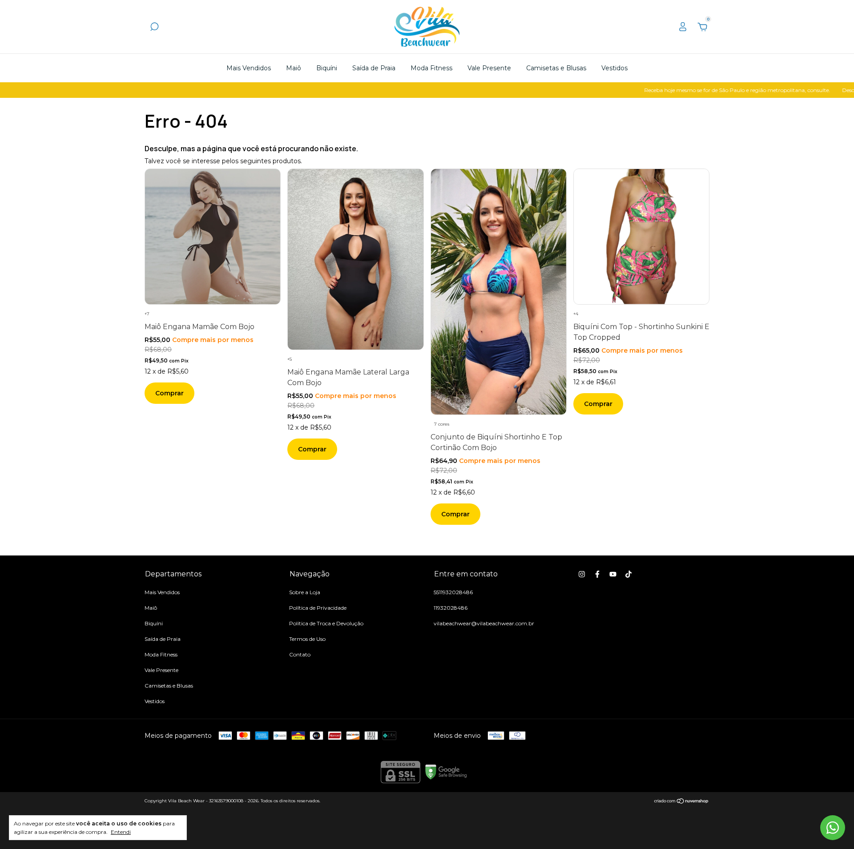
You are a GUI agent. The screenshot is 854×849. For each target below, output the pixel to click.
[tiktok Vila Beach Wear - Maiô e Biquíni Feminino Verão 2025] (628, 574)
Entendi (121, 832)
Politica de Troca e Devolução (326, 623)
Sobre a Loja (304, 592)
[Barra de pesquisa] (154, 28)
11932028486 (450, 607)
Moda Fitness (431, 68)
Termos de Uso (307, 639)
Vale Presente (489, 68)
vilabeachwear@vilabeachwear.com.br (484, 623)
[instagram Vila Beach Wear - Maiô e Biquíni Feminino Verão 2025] (581, 574)
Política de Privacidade (317, 607)
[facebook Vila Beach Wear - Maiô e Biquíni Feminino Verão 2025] (597, 574)
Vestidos (614, 68)
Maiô (293, 68)
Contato (299, 654)
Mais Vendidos (248, 68)
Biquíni (326, 68)
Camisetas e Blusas (556, 68)
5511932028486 (453, 592)
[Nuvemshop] (681, 802)
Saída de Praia (373, 68)
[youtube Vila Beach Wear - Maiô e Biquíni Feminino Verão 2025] (612, 574)
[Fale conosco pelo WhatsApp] (832, 827)
